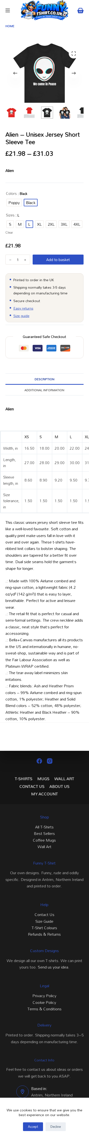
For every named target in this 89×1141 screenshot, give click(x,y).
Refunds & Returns (44, 934)
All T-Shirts (44, 827)
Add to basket (58, 259)
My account (44, 794)
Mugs (43, 778)
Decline (55, 1126)
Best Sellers (44, 833)
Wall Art (64, 778)
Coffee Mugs (44, 840)
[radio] (14, 202)
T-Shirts (23, 778)
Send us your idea (53, 967)
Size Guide (44, 921)
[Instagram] (49, 761)
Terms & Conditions (44, 1009)
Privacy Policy (44, 996)
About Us (59, 786)
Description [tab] (44, 379)
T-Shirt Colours (44, 928)
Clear (9, 232)
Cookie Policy (44, 1002)
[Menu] (7, 10)
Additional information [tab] (44, 390)
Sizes (10, 215)
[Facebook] (39, 761)
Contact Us (32, 786)
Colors (11, 193)
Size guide (21, 316)
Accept (33, 1126)
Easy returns (23, 308)
